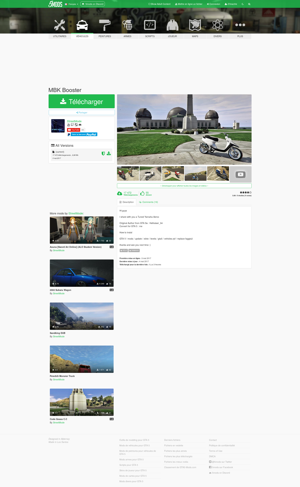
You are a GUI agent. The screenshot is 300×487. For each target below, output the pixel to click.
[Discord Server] (80, 124)
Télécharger (85, 101)
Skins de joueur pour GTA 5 (133, 470)
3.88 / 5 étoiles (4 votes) (242, 195)
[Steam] (76, 124)
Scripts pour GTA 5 (128, 464)
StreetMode (74, 121)
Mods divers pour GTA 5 (131, 481)
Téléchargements (131, 195)
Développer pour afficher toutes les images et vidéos (184, 185)
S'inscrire (232, 3)
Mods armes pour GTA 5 (131, 459)
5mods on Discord (220, 472)
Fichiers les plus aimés (175, 450)
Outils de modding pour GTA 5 (134, 439)
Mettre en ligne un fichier (189, 3)
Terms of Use (215, 450)
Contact (213, 439)
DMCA (212, 456)
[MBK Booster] (184, 129)
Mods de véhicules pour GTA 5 (134, 445)
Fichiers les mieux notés (176, 461)
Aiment (149, 195)
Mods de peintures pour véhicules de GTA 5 (137, 452)
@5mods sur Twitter (221, 461)
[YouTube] (68, 124)
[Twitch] (72, 124)
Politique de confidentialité (222, 445)
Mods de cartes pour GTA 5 (133, 475)
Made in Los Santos (58, 441)
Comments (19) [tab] (149, 202)
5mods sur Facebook (222, 467)
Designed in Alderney (59, 438)
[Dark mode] (242, 4)
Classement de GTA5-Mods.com (180, 467)
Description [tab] (127, 202)
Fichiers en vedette (173, 445)
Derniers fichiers (172, 439)
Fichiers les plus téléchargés (178, 456)
